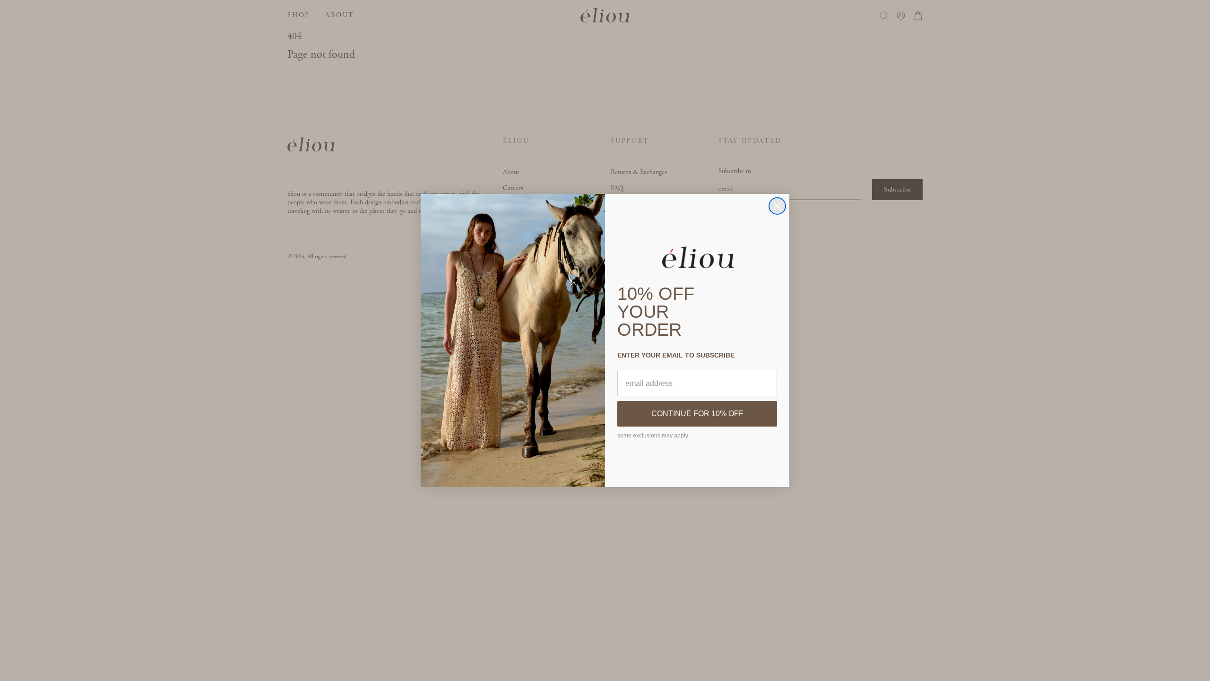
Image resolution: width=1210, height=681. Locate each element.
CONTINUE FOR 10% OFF (697, 414)
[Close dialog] (777, 206)
